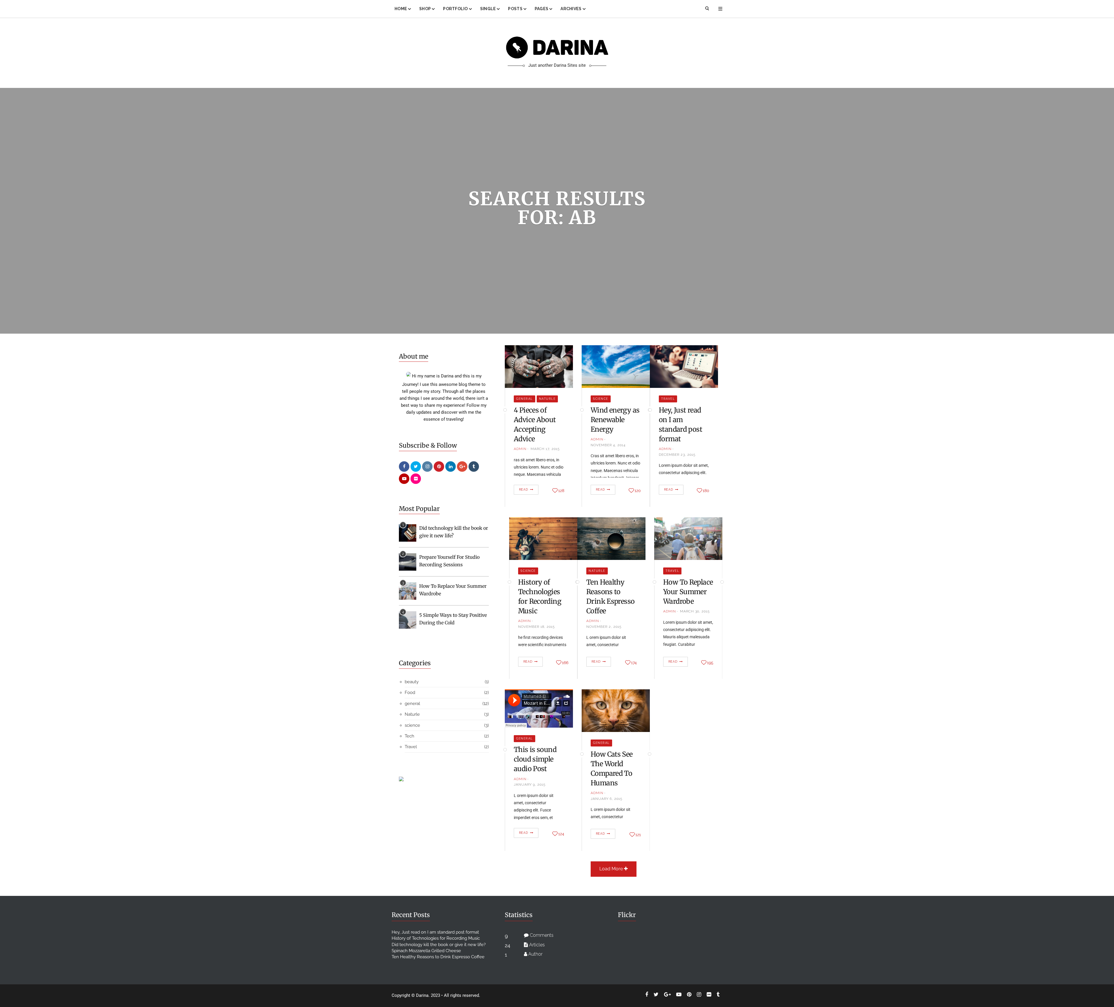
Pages (541, 8)
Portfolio (455, 8)
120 (637, 490)
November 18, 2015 (536, 627)
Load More (611, 869)
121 (638, 834)
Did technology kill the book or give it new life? (439, 944)
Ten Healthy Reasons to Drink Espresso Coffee (438, 956)
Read (524, 489)
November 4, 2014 (608, 445)
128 (561, 490)
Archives (570, 8)
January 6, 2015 (606, 799)
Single (488, 8)
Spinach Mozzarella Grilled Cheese (426, 950)
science (600, 398)
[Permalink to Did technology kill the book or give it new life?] (407, 532)
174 (634, 662)
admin (520, 449)
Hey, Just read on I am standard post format (435, 932)
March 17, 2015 (545, 449)
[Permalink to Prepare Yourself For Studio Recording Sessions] (407, 561)
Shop (425, 8)
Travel (668, 398)
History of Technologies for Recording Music (436, 938)
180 (706, 490)
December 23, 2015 (677, 455)
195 (710, 662)
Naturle (547, 398)
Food (410, 692)
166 (565, 662)
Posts (515, 8)
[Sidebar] (720, 9)
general (524, 398)
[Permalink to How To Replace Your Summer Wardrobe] (407, 590)
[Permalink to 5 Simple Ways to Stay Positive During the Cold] (407, 619)
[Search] (707, 9)
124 (561, 833)
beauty (412, 681)
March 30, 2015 (695, 611)
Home (401, 8)
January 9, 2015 (529, 784)
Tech (409, 736)
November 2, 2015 (603, 627)
